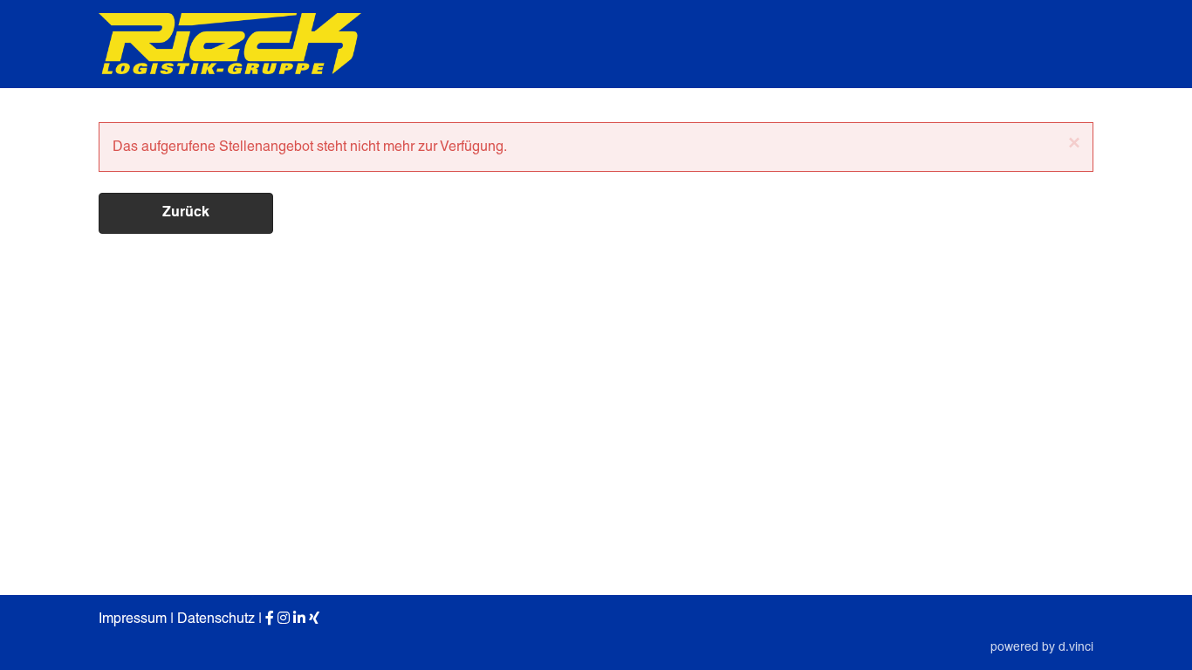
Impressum (133, 618)
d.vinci (1075, 646)
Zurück (185, 213)
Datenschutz (216, 618)
